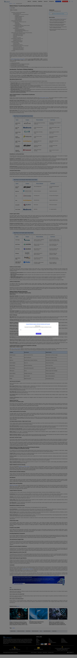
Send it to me (39, 333)
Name (20, 329)
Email (40, 329)
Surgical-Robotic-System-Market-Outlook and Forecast (38, 324)
